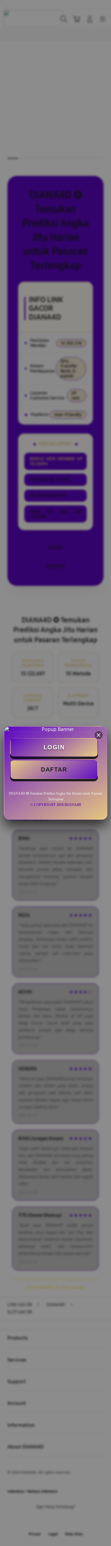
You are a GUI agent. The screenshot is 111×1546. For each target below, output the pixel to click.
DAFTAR (54, 769)
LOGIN (54, 747)
